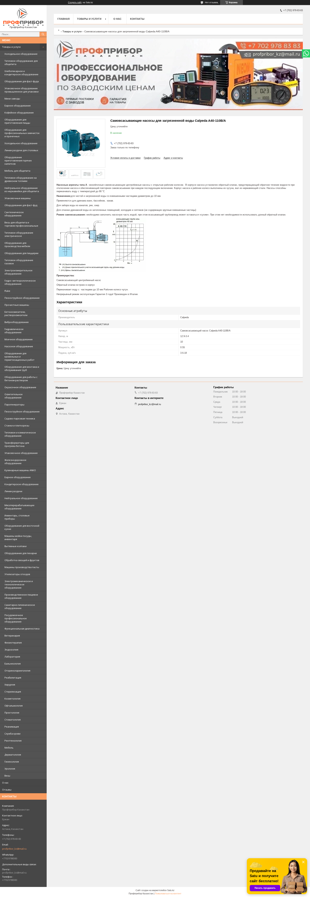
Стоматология (12, 719)
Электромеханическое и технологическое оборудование (18, 584)
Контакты (137, 18)
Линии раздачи (13, 491)
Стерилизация (12, 691)
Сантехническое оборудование (14, 214)
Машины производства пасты (21, 567)
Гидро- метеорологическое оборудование (20, 282)
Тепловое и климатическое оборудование (20, 434)
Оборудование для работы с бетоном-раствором (20, 378)
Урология (9, 768)
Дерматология (12, 754)
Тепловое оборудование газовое (18, 262)
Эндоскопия (11, 649)
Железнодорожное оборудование (15, 461)
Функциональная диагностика (21, 628)
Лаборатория (12, 656)
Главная (63, 18)
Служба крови (12, 733)
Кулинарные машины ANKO (20, 470)
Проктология (11, 712)
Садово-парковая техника (19, 418)
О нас (5, 782)
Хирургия (9, 684)
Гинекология (11, 761)
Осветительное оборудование (13, 396)
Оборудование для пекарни (20, 553)
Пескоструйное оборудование (22, 297)
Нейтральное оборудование (21, 498)
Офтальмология (13, 705)
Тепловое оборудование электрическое (18, 234)
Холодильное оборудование (20, 53)
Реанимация (11, 726)
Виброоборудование (16, 322)
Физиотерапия (13, 642)
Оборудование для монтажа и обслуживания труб (21, 368)
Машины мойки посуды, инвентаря (18, 537)
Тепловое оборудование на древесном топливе (20, 179)
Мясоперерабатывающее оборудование (19, 507)
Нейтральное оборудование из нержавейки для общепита (21, 189)
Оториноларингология (17, 670)
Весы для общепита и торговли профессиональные (21, 224)
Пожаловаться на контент (168, 893)
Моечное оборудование (18, 339)
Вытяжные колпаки (15, 546)
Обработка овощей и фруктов (21, 560)
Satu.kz (170, 890)
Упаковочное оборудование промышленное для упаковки (21, 90)
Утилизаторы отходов (17, 574)
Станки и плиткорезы (16, 425)
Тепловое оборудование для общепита (21, 62)
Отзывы (6, 789)
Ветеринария (12, 635)
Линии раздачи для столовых (21, 150)
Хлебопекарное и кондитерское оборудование (21, 72)
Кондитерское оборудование (21, 484)
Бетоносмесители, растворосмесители (15, 313)
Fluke (7, 290)
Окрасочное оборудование (20, 387)
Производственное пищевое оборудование (21, 596)
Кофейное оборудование (19, 112)
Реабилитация (12, 677)
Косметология (12, 698)
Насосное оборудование (18, 346)
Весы (7, 775)
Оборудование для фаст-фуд (20, 205)
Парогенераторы (14, 404)
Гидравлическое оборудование (14, 330)
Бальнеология (12, 663)
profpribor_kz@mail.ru (14, 848)
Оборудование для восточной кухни (21, 527)
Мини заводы (12, 98)
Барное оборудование (17, 105)
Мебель (8, 747)
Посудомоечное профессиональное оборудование (15, 618)
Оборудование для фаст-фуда (21, 81)
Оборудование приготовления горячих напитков (18, 160)
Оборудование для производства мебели (17, 244)
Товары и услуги (11, 46)
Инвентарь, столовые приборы (17, 517)
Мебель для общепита (17, 170)
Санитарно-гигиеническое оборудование (19, 606)
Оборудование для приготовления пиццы (17, 121)
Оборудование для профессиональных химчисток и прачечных (22, 133)
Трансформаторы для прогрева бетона (16, 444)
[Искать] (43, 34)
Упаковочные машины (17, 198)
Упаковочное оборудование (21, 453)
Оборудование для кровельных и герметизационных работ (19, 356)
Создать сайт (75, 2)
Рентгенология (13, 740)
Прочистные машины (16, 304)
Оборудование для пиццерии (21, 253)
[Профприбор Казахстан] (23, 17)
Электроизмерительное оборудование (18, 272)
